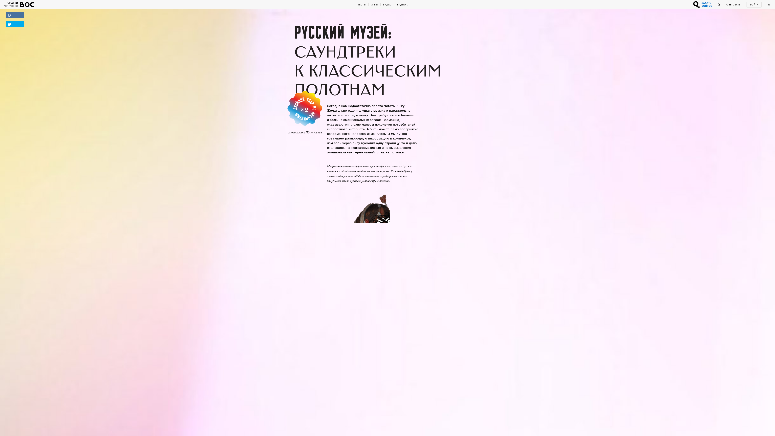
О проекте (733, 4)
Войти (754, 4)
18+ (770, 4)
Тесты (362, 4)
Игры (374, 4)
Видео (387, 4)
